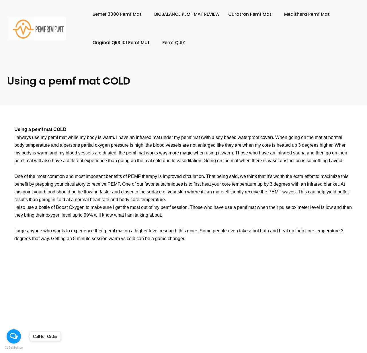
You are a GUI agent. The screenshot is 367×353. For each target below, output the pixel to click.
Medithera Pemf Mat (307, 14)
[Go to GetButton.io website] (14, 347)
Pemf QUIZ (173, 43)
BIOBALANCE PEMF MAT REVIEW (187, 14)
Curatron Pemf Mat (250, 14)
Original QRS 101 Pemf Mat (121, 43)
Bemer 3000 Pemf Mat (117, 14)
